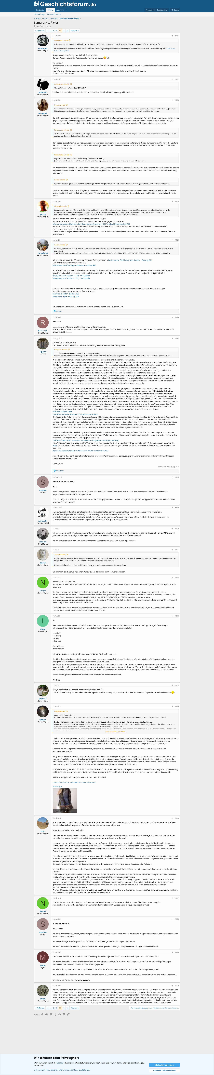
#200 (177, 986)
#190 (177, 529)
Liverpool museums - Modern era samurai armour (74, 782)
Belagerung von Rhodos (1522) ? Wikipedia (71, 278)
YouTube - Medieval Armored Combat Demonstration (75, 414)
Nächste (74, 30)
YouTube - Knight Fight (62, 411)
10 (60, 30)
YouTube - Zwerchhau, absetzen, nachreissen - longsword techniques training (85, 440)
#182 (177, 79)
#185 (177, 240)
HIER (55, 445)
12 (67, 30)
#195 (177, 706)
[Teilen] (172, 35)
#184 (177, 201)
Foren (50, 10)
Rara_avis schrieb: (60, 349)
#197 (177, 898)
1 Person (59, 311)
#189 (177, 508)
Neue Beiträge (39, 14)
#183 (177, 100)
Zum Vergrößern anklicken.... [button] (115, 731)
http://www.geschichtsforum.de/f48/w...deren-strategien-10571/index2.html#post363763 (91, 224)
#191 (177, 550)
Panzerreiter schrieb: (61, 84)
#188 (177, 477)
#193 (177, 616)
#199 (177, 952)
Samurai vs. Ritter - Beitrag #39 (66, 296)
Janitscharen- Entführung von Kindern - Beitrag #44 (130, 260)
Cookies (60, 1063)
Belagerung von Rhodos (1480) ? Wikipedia (71, 275)
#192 (177, 577)
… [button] (50, 30)
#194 (177, 685)
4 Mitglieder (60, 471)
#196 (177, 818)
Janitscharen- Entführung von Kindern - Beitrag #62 (74, 265)
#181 (177, 35)
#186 (177, 317)
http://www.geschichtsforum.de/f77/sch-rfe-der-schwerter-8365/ (80, 450)
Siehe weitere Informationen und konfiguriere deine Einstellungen (62, 1070)
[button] (66, 10)
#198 (177, 919)
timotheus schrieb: (61, 40)
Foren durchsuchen (53, 14)
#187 (177, 338)
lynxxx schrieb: (59, 105)
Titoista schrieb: (60, 554)
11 (64, 30)
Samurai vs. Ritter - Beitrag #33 (66, 293)
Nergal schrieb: (59, 711)
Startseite (40, 10)
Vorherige (40, 30)
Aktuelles (60, 10)
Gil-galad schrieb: (60, 206)
